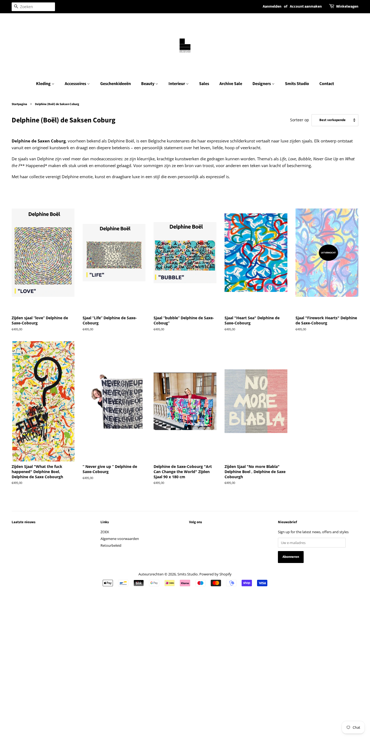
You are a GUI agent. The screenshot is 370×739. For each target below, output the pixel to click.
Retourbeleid (110, 545)
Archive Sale (230, 84)
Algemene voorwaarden (119, 538)
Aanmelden (272, 6)
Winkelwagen (347, 6)
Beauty (148, 84)
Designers (262, 84)
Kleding (43, 84)
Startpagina (19, 104)
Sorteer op (299, 120)
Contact (326, 84)
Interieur (177, 84)
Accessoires (76, 84)
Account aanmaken (306, 6)
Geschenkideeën (115, 84)
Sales (204, 84)
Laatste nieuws (23, 522)
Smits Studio (297, 84)
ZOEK (104, 531)
